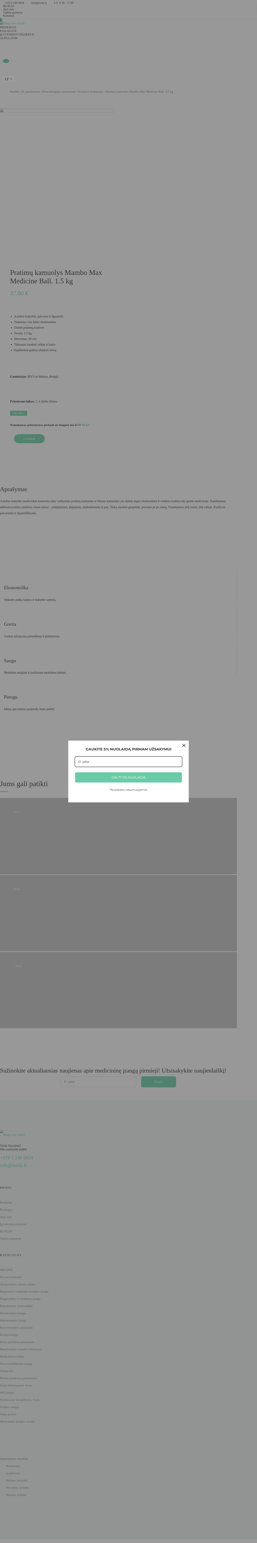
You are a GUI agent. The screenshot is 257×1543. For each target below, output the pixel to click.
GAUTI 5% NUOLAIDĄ (128, 777)
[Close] (184, 745)
